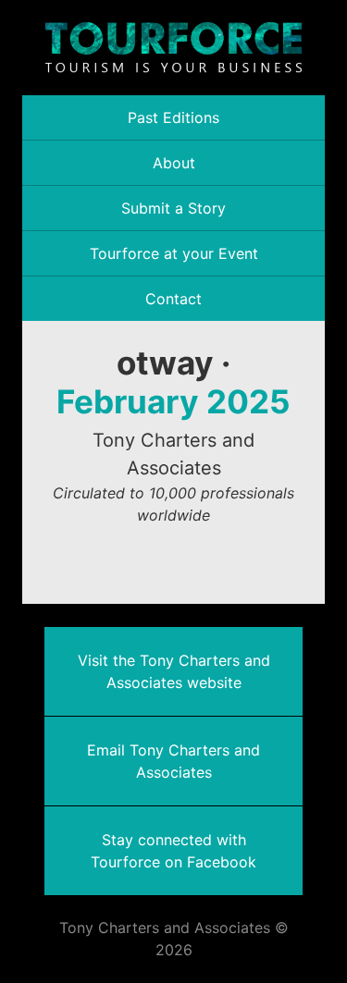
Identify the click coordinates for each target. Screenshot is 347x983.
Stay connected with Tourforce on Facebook (173, 850)
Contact (173, 298)
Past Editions (173, 117)
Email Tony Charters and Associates (173, 761)
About (174, 163)
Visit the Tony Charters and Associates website (174, 671)
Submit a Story (173, 208)
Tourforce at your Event (174, 253)
